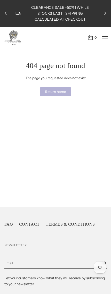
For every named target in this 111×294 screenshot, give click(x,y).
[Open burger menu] (105, 37)
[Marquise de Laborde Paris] (12, 37)
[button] (92, 37)
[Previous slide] (5, 13)
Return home (55, 91)
